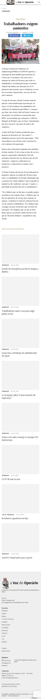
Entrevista (5, 630)
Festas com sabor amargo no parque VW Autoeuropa (20, 438)
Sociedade (5, 628)
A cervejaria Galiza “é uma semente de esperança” (19, 396)
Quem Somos (6, 651)
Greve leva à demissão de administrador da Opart (19, 354)
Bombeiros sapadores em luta (15, 518)
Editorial (4, 633)
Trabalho (6, 11)
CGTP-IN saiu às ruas (11, 479)
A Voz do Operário (12, 32)
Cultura (4, 613)
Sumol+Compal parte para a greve (17, 557)
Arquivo (4, 648)
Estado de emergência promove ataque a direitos (20, 270)
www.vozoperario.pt (13, 696)
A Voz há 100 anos (8, 619)
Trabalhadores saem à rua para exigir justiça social (18, 312)
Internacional (6, 625)
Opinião (4, 642)
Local (4, 514)
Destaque (5, 611)
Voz (3, 639)
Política (4, 616)
